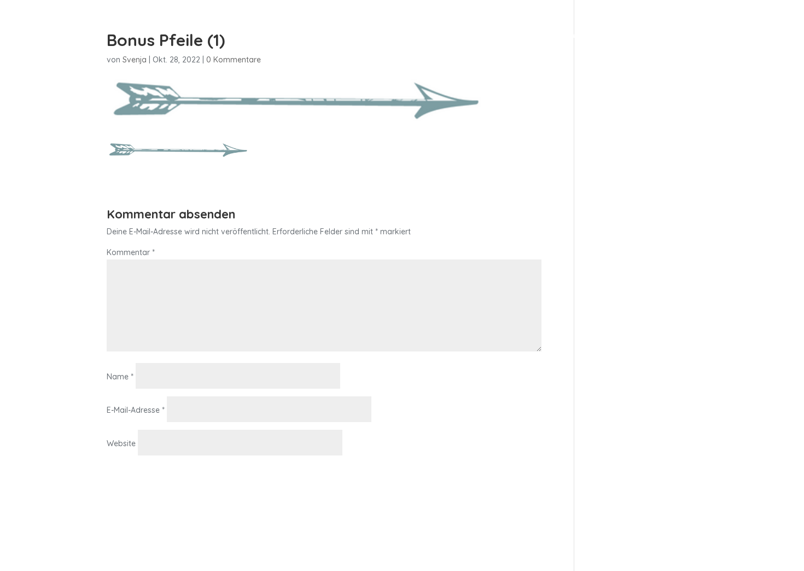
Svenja (135, 60)
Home (438, 37)
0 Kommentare (233, 60)
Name (120, 377)
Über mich (533, 37)
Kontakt (590, 37)
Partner (677, 37)
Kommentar (131, 252)
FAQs (634, 37)
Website (121, 443)
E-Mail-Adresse (136, 410)
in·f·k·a (481, 37)
